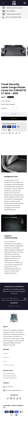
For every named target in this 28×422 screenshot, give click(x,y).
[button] (25, 3)
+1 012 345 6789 (9, 386)
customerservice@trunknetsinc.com (14, 390)
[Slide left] (10, 81)
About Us (6, 357)
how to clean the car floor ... (9, 373)
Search (5, 354)
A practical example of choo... (10, 378)
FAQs (4, 361)
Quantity (4, 108)
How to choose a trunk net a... (10, 375)
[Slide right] (17, 81)
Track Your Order (8, 365)
